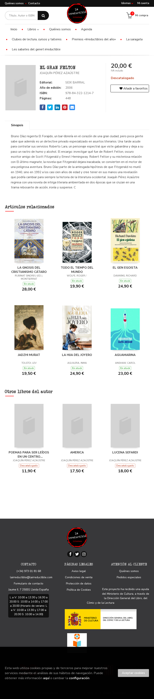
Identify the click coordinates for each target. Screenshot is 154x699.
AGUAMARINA (125, 355)
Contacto (34, 3)
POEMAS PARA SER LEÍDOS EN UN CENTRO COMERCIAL (29, 454)
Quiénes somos (14, 3)
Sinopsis (17, 125)
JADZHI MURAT (29, 355)
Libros (32, 29)
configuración (79, 678)
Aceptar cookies (133, 673)
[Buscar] (43, 15)
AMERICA (77, 452)
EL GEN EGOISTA (125, 268)
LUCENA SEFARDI (125, 452)
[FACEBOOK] (70, 554)
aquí (46, 678)
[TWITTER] (77, 554)
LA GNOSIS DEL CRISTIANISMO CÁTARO (29, 270)
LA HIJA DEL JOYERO (77, 355)
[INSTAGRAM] (84, 554)
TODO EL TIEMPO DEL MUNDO (77, 270)
